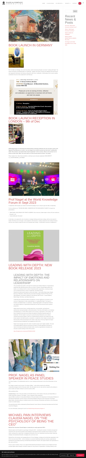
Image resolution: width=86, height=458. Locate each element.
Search (75, 11)
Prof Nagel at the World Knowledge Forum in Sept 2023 (33, 201)
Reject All (72, 455)
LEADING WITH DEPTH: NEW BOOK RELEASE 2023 (30, 266)
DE (79, 3)
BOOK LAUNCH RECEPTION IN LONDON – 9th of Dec (32, 119)
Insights (67, 3)
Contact (74, 3)
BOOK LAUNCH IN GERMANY (30, 45)
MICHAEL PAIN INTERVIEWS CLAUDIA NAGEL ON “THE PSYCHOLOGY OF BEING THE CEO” (31, 419)
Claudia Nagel (50, 3)
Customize (63, 455)
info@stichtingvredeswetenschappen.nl (36, 408)
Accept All (80, 455)
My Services (59, 3)
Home (43, 3)
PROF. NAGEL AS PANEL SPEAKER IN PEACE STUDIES (31, 376)
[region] (43, 454)
